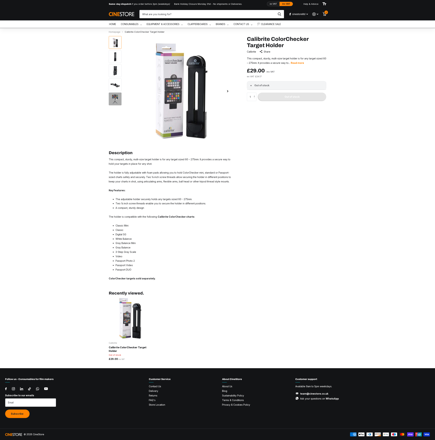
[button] (255, 94)
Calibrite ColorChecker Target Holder (127, 349)
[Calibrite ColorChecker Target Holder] (129, 318)
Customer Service (160, 379)
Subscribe (17, 413)
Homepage (114, 31)
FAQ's (152, 400)
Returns (153, 395)
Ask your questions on (319, 398)
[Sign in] (315, 14)
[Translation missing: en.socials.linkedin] (21, 388)
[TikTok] (29, 388)
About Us (227, 386)
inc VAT (286, 4)
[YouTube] (46, 388)
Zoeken (279, 14)
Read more (297, 62)
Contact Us (155, 386)
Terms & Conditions (233, 400)
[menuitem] (112, 24)
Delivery (153, 390)
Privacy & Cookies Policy (236, 404)
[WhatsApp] (37, 388)
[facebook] (6, 388)
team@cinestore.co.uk (314, 393)
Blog (224, 390)
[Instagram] (13, 388)
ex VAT (273, 4)
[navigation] (115, 42)
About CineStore (232, 379)
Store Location (157, 404)
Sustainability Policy (233, 395)
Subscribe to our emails (19, 395)
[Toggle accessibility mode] (324, 4)
